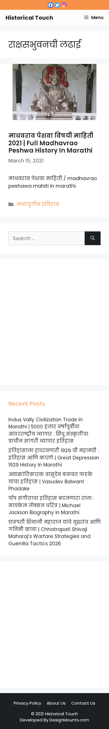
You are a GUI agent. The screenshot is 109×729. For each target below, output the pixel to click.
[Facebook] (50, 5)
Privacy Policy (27, 703)
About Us (56, 703)
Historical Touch (29, 18)
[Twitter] (57, 5)
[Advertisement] (54, 322)
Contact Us (83, 703)
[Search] (93, 238)
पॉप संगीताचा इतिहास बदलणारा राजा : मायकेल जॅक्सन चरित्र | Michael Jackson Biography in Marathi (51, 505)
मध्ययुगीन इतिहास (38, 204)
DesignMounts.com (69, 720)
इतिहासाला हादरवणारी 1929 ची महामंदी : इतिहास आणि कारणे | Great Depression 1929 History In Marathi (53, 457)
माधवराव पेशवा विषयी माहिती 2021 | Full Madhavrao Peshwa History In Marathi (50, 143)
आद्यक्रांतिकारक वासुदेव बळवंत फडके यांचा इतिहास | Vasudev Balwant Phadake (50, 481)
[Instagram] (64, 5)
